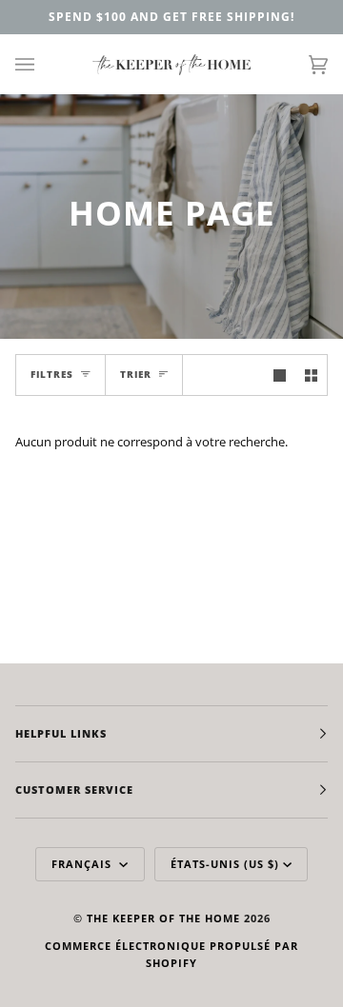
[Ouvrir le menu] (43, 64)
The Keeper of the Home (163, 918)
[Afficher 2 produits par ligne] (311, 374)
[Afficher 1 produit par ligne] (279, 374)
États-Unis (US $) (225, 864)
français (83, 864)
